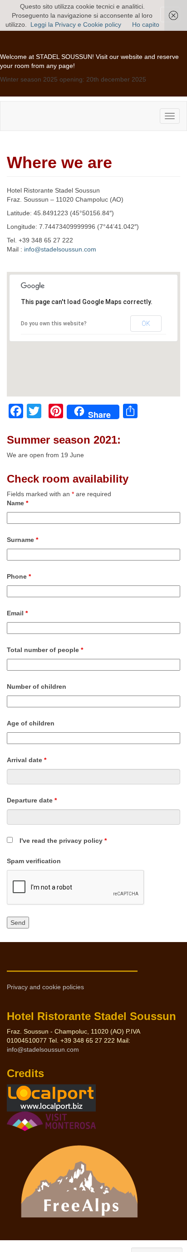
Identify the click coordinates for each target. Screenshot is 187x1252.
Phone (19, 576)
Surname (22, 539)
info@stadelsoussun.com (60, 249)
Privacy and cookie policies (45, 987)
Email (17, 613)
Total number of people (45, 649)
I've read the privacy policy (63, 840)
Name (17, 503)
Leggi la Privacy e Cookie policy (75, 24)
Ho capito (145, 24)
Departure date (32, 800)
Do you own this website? (54, 323)
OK (146, 323)
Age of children (30, 723)
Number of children (36, 686)
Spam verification (34, 861)
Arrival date (26, 760)
